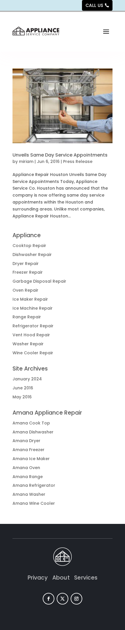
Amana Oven (26, 468)
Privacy (40, 578)
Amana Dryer (26, 441)
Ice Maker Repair (30, 299)
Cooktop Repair (29, 245)
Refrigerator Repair (32, 326)
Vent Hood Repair (31, 335)
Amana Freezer (28, 450)
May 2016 (22, 397)
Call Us (94, 5)
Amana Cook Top (31, 423)
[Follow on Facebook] (48, 598)
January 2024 (27, 379)
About (63, 578)
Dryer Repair (25, 263)
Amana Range (27, 477)
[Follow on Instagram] (76, 598)
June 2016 (22, 388)
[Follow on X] (62, 598)
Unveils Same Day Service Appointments (60, 155)
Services (85, 578)
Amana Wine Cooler (33, 503)
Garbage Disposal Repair (39, 281)
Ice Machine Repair (32, 308)
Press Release (77, 161)
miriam (26, 161)
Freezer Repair (27, 272)
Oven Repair (25, 290)
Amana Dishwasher (32, 432)
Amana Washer (28, 494)
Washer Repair (28, 344)
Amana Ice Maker (31, 459)
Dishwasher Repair (32, 254)
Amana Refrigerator (33, 485)
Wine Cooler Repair (32, 353)
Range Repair (26, 317)
